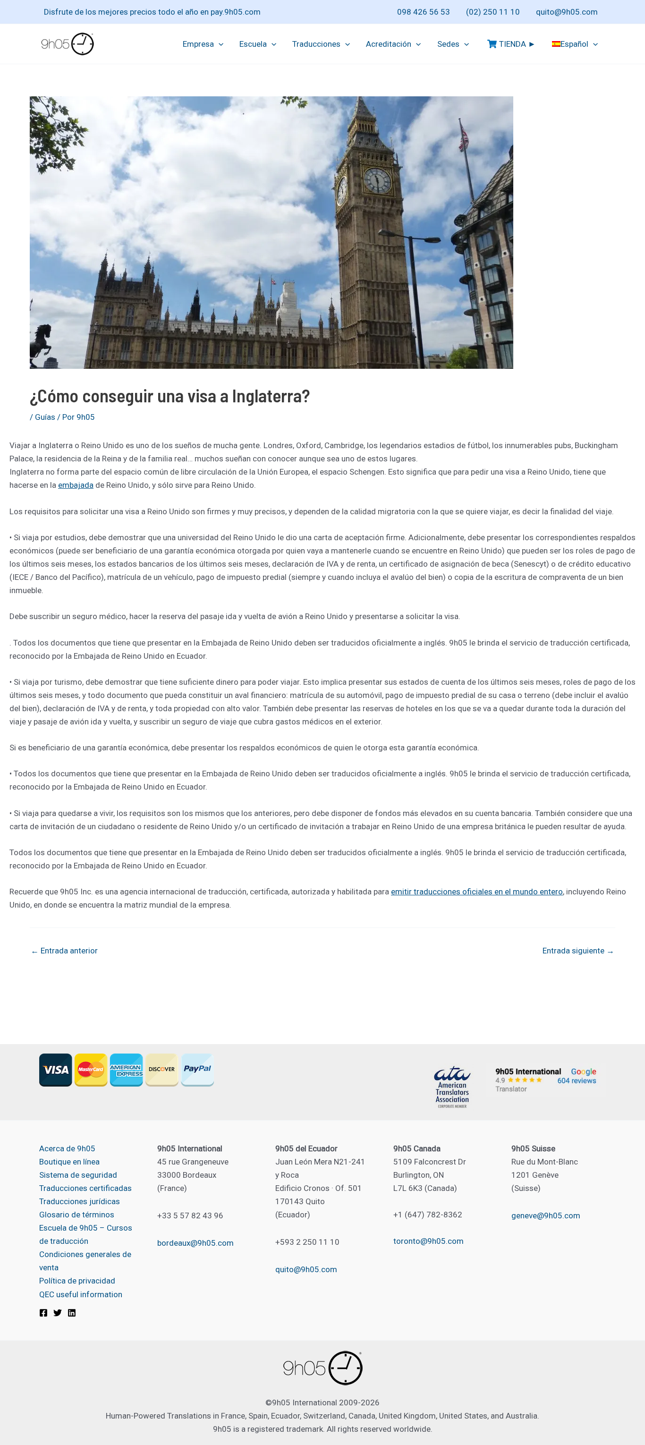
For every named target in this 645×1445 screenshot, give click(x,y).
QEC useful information (80, 1294)
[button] (218, 44)
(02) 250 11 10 (493, 12)
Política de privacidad (77, 1280)
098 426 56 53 (423, 12)
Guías (45, 417)
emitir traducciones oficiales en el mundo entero (477, 891)
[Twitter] (57, 1313)
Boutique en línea (69, 1161)
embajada (75, 485)
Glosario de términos (76, 1214)
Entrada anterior (64, 951)
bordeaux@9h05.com (195, 1243)
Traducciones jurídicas (79, 1201)
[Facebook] (43, 1313)
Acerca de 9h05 (67, 1148)
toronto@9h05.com (428, 1241)
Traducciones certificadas (85, 1188)
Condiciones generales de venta (85, 1261)
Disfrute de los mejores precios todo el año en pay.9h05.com (152, 12)
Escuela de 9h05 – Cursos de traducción (85, 1234)
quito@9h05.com (567, 12)
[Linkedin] (72, 1313)
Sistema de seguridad (78, 1175)
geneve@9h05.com (545, 1215)
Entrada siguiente (578, 951)
